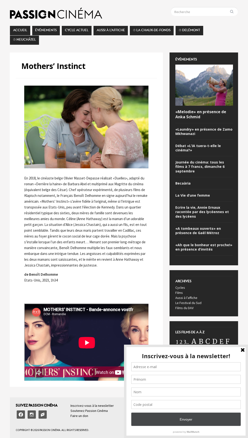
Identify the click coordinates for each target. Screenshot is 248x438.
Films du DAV (184, 308)
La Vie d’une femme (192, 195)
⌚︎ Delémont (189, 31)
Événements (46, 31)
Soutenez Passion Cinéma (89, 410)
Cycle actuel (76, 31)
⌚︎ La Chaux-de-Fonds (151, 31)
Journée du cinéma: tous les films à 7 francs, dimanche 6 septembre (200, 166)
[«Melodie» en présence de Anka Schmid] (204, 86)
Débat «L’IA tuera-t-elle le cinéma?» (198, 148)
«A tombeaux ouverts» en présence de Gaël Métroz (198, 230)
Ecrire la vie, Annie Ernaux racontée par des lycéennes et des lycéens (202, 211)
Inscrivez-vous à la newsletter (92, 405)
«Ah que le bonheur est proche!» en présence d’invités (203, 247)
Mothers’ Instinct (53, 66)
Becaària (183, 183)
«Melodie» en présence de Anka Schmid (200, 114)
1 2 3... (182, 342)
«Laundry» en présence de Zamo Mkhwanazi (203, 131)
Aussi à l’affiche (111, 31)
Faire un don (79, 416)
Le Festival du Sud (188, 303)
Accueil (20, 31)
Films (179, 292)
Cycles (180, 287)
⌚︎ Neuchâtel (24, 40)
